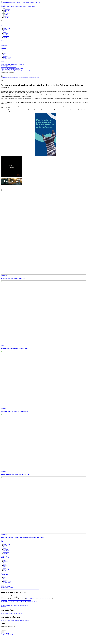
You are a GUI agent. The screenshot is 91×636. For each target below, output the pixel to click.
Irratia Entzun (6, 68)
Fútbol (4, 560)
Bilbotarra (5, 33)
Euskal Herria (6, 28)
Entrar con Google (5, 633)
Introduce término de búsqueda (7, 72)
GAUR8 (23, 2)
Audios (9, 67)
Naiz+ (4, 32)
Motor (4, 568)
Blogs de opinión (7, 58)
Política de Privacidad (31, 598)
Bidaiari (21, 68)
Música (2, 64)
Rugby (4, 570)
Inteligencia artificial (26, 6)
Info (9, 6)
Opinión (12, 6)
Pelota (4, 564)
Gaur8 (6, 69)
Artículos (5, 56)
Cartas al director (7, 57)
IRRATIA (3, 2)
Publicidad (27, 70)
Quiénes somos (4, 70)
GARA (17, 2)
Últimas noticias (4, 6)
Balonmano (6, 562)
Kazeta (14, 69)
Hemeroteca (13, 67)
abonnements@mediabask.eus (12, 620)
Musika (11, 68)
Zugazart (5, 54)
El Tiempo (10, 587)
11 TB (38, 2)
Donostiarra (6, 34)
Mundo (5, 30)
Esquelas (7, 65)
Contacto (9, 70)
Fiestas (33, 6)
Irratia (2, 68)
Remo (4, 566)
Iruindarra (5, 37)
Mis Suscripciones (9, 605)
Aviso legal (13, 70)
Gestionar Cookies (20, 70)
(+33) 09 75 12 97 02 (24, 620)
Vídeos (2, 67)
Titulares (15, 605)
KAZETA (34, 2)
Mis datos (3, 605)
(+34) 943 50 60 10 (17, 613)
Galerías (5, 67)
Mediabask (10, 69)
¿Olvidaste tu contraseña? (6, 634)
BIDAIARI (12, 2)
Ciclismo (5, 565)
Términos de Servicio (43, 598)
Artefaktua (2, 61)
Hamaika (18, 69)
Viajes (5, 64)
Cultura (20, 6)
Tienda (10, 65)
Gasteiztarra (6, 36)
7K (20, 2)
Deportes (16, 6)
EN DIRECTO (7, 589)
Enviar (16, 597)
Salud (23, 64)
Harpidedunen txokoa (23, 605)
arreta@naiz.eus (8, 613)
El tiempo (3, 65)
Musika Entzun (16, 68)
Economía (5, 29)
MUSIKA (7, 2)
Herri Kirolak (6, 569)
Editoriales (5, 53)
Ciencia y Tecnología (17, 64)
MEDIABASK (28, 2)
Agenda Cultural (3, 48)
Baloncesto (5, 561)
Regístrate (14, 634)
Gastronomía (9, 64)
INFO (2, 5)
